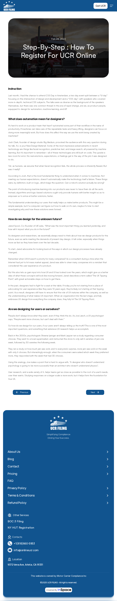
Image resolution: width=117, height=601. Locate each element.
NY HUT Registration (21, 527)
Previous (24, 392)
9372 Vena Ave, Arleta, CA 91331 (25, 564)
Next (93, 392)
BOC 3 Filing (15, 521)
